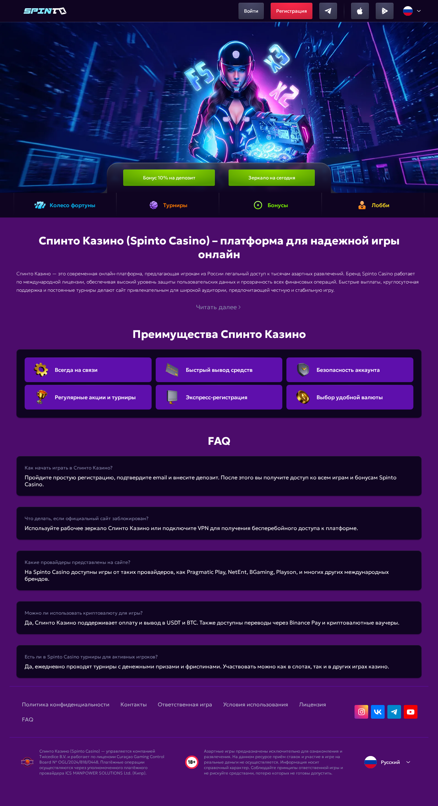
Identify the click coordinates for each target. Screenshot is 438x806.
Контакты (133, 704)
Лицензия (312, 704)
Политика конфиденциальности (66, 704)
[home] (45, 11)
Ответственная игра (185, 704)
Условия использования (255, 704)
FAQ (27, 719)
